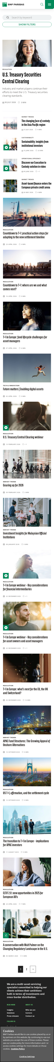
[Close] (49, 1031)
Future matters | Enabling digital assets (23, 389)
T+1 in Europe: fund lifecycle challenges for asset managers (25, 339)
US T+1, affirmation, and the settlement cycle (26, 793)
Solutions (10, 1013)
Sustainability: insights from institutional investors (35, 143)
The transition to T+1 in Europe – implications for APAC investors (26, 843)
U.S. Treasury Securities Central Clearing (21, 78)
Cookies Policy (18, 1048)
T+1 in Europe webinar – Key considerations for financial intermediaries (25, 587)
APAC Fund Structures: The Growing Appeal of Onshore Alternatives (26, 743)
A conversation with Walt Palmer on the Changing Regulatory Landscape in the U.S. (25, 947)
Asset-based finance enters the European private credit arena (36, 185)
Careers (29, 1013)
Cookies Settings (27, 1056)
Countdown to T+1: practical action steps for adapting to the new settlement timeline (25, 235)
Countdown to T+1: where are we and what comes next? (25, 287)
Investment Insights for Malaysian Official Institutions (24, 535)
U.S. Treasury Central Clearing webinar (23, 437)
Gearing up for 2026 (13, 485)
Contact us (30, 1016)
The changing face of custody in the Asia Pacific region (36, 123)
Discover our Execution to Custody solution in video (34, 164)
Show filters (27, 24)
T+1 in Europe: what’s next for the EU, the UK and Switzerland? (25, 691)
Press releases (13, 1016)
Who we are (30, 1010)
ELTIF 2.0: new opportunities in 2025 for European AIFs (23, 895)
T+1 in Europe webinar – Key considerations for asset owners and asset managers (25, 639)
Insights (10, 1010)
